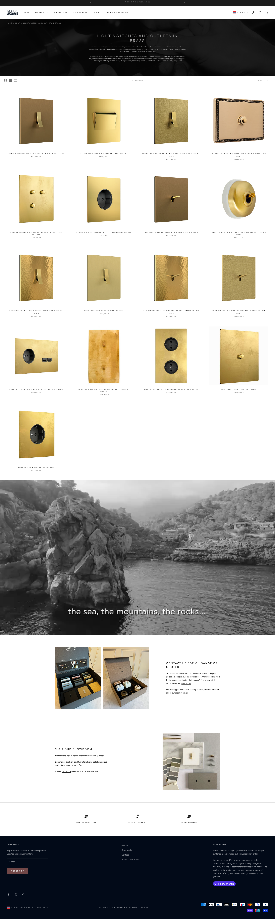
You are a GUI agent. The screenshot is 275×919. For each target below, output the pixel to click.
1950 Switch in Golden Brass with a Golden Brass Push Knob (239, 155)
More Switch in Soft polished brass (239, 389)
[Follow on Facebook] (8, 894)
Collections (60, 12)
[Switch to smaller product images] (10, 80)
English (41, 908)
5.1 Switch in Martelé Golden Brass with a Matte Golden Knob (171, 312)
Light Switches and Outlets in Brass (42, 23)
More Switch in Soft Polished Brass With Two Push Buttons (103, 390)
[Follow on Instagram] (15, 894)
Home (26, 12)
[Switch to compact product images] (15, 80)
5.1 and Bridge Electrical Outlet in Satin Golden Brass (103, 232)
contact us (186, 683)
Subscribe (17, 871)
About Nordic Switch (117, 12)
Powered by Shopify (137, 908)
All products (42, 12)
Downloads (126, 850)
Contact (97, 12)
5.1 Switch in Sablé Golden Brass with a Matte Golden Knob (239, 312)
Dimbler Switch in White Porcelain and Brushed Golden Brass (238, 233)
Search (124, 845)
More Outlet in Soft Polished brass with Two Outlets (171, 389)
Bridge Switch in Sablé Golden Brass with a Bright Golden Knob (171, 155)
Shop (17, 23)
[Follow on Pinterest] (23, 894)
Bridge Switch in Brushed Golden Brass (103, 311)
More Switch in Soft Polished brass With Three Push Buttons (36, 233)
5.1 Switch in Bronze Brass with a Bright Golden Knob (171, 232)
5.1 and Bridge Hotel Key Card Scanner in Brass (103, 154)
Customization (80, 12)
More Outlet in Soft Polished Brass (36, 468)
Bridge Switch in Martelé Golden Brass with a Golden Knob (36, 312)
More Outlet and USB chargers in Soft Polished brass (36, 389)
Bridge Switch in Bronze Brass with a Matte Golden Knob (36, 154)
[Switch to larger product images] (5, 80)
